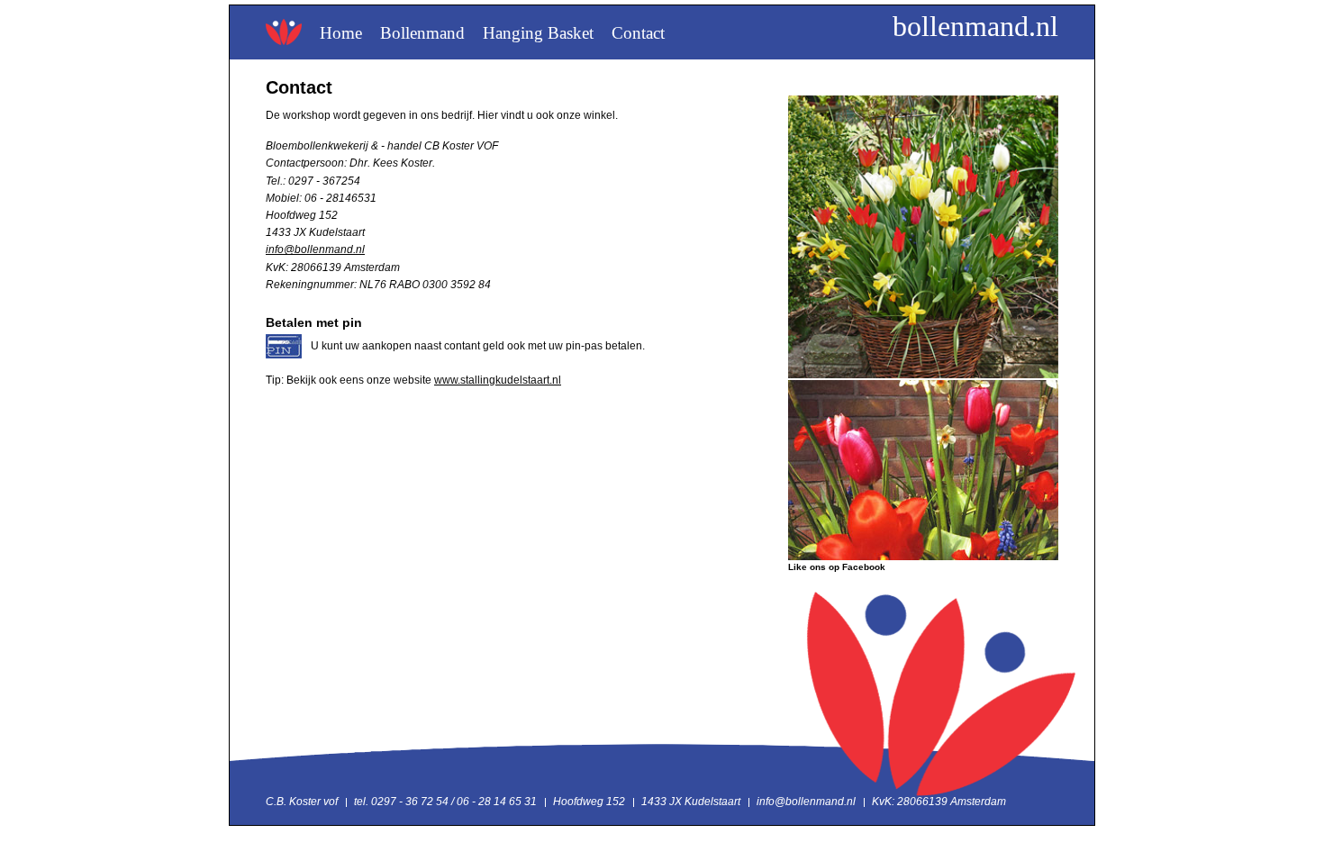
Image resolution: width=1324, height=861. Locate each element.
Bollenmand (422, 32)
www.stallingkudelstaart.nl (497, 380)
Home (341, 32)
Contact (638, 32)
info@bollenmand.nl (315, 249)
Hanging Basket (538, 32)
